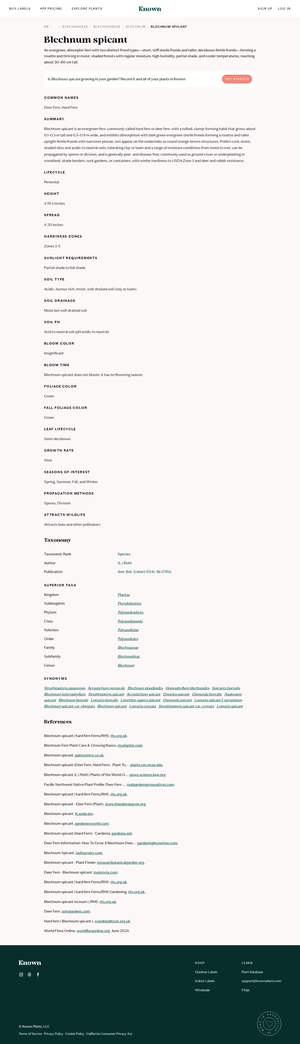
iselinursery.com (89, 853)
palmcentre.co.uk (89, 755)
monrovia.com (105, 872)
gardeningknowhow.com (157, 843)
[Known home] (150, 8)
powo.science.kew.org (147, 774)
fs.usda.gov (84, 813)
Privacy (53, 1034)
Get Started (237, 79)
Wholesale (202, 990)
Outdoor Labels (206, 972)
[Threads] (29, 975)
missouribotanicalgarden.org (120, 862)
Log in (284, 8)
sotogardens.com (76, 911)
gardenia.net (122, 833)
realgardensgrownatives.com (150, 784)
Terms (30, 1034)
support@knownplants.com (261, 981)
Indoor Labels (204, 981)
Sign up (265, 8)
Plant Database (252, 972)
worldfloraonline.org (93, 931)
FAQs (245, 990)
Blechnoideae (107, 26)
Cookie (74, 1034)
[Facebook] (38, 975)
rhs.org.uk (118, 735)
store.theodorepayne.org (125, 804)
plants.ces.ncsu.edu (146, 765)
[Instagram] (21, 975)
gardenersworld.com (92, 823)
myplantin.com (130, 745)
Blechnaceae (75, 26)
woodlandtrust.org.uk (112, 921)
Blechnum (136, 26)
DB (46, 26)
